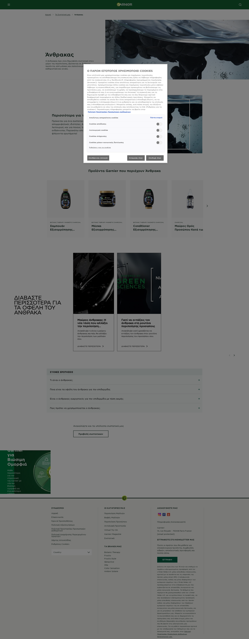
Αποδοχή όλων (155, 158)
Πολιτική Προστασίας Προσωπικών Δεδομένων (109, 112)
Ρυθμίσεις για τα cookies (100, 147)
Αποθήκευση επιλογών (98, 158)
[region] (125, 113)
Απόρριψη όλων (136, 158)
